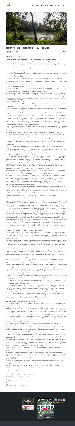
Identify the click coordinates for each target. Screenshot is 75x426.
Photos (59, 5)
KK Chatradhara (16, 51)
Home (33, 5)
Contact (65, 0)
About (37, 5)
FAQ (68, 0)
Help (62, 0)
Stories (42, 5)
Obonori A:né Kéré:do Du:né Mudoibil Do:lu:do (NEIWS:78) (27, 48)
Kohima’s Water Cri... (26, 404)
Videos (51, 5)
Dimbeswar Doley (10, 51)
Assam (10, 382)
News (64, 5)
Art (55, 5)
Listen (46, 5)
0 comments (64, 51)
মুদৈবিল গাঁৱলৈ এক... (25, 411)
